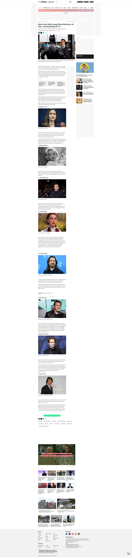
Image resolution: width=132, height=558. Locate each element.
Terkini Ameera (79, 61)
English (54, 539)
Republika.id (86, 1)
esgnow (81, 7)
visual (85, 7)
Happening (41, 10)
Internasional (40, 537)
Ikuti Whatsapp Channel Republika (52, 415)
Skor (54, 533)
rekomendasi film (69, 423)
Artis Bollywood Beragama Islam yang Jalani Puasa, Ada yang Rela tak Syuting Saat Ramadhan (61, 84)
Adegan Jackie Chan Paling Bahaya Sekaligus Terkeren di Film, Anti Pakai (42, 84)
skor (52, 7)
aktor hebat (40, 421)
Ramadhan (47, 540)
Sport (54, 536)
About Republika (41, 545)
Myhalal (47, 10)
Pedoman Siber (55, 545)
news (65, 7)
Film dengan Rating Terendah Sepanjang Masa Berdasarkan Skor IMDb (51, 83)
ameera (40, 7)
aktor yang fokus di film (47, 421)
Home (39, 21)
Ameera (42, 21)
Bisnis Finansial (75, 7)
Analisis (47, 536)
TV (88, 7)
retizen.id (91, 1)
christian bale (54, 421)
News (39, 536)
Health (44, 10)
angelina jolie (63, 423)
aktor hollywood (69, 421)
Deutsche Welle (80, 1)
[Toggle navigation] (39, 2)
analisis (68, 7)
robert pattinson (56, 423)
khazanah (57, 7)
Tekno (51, 10)
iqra (61, 7)
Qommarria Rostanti (56, 30)
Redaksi (47, 545)
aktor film (51, 423)
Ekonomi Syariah (46, 7)
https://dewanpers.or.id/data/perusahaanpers (46, 552)
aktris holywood (41, 423)
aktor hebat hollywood (61, 421)
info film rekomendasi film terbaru (44, 426)
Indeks (92, 7)
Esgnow (39, 539)
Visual (47, 539)
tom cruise (46, 423)
